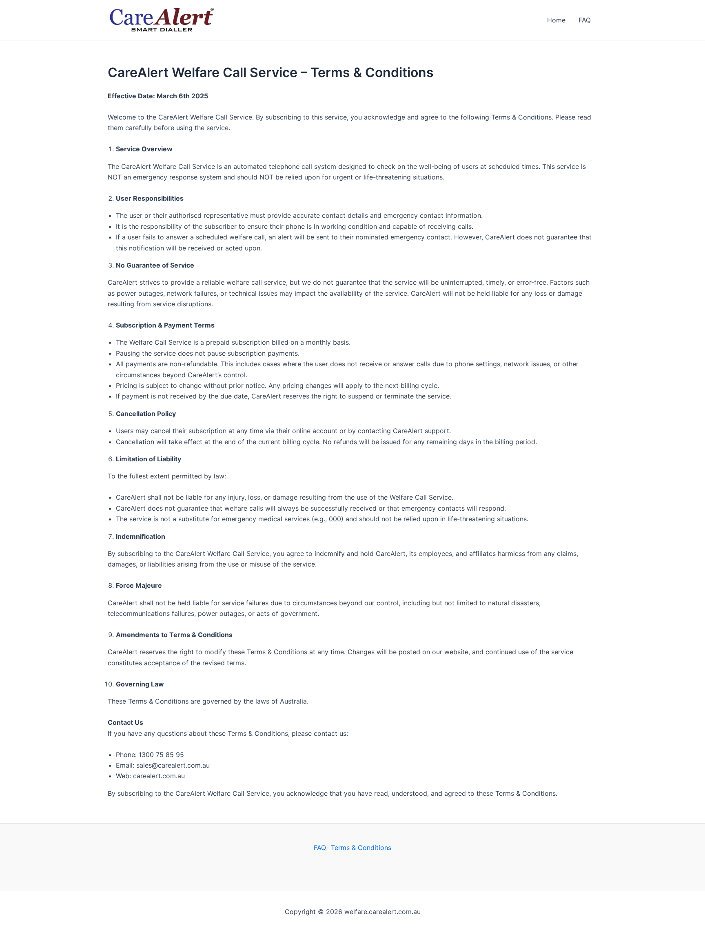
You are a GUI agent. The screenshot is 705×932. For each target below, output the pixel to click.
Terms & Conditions (361, 847)
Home (556, 20)
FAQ (585, 20)
